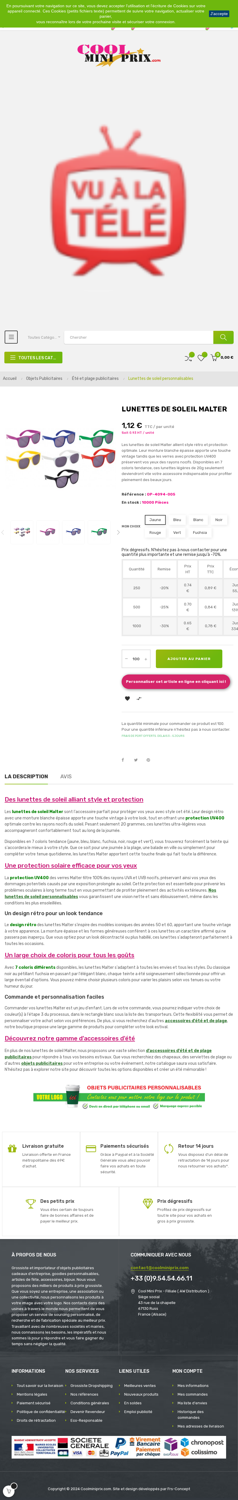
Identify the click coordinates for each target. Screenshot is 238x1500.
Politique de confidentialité (41, 1412)
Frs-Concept (178, 1489)
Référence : (134, 494)
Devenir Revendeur (88, 1412)
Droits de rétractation (36, 1420)
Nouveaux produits (141, 1394)
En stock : (131, 502)
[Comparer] (188, 357)
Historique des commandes (191, 1415)
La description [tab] (26, 776)
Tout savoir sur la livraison (40, 1385)
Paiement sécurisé (34, 1403)
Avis (66, 776)
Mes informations (193, 1385)
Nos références (84, 1394)
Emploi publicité (138, 1412)
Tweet (138, 760)
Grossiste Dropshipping (92, 1385)
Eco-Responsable (86, 1420)
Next (118, 532)
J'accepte (219, 13)
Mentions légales (32, 1394)
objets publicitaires (42, 1063)
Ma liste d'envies (192, 1403)
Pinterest (151, 760)
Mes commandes (193, 1394)
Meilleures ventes (140, 1385)
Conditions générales (90, 1403)
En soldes (133, 1403)
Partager (126, 760)
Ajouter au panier (189, 659)
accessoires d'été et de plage (196, 1020)
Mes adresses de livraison (201, 1426)
